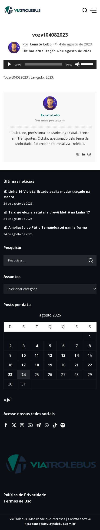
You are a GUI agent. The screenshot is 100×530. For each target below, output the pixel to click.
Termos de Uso (17, 501)
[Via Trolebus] (50, 464)
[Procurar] (85, 10)
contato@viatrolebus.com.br (54, 524)
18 (37, 365)
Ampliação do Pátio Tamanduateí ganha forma (47, 227)
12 (50, 355)
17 (23, 365)
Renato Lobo (41, 44)
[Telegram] (38, 425)
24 (23, 374)
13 (63, 355)
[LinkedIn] (83, 154)
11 (37, 355)
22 (90, 365)
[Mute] (77, 64)
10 (23, 355)
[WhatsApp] (46, 425)
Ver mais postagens (50, 120)
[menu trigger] (93, 10)
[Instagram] (78, 154)
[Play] (9, 64)
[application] (50, 64)
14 (76, 355)
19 (50, 365)
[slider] (87, 64)
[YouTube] (89, 154)
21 (76, 365)
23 (10, 374)
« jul (7, 399)
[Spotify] (62, 425)
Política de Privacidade (24, 494)
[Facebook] (5, 425)
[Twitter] (14, 425)
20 (63, 365)
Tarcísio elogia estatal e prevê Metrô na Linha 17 (49, 212)
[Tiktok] (54, 425)
